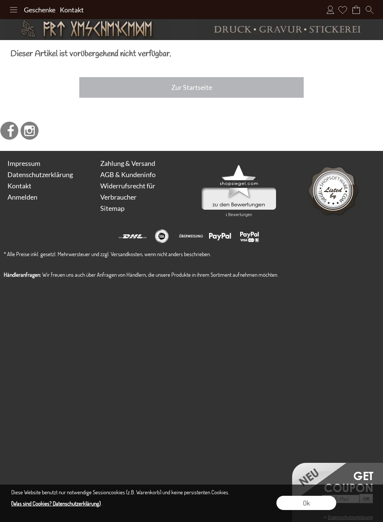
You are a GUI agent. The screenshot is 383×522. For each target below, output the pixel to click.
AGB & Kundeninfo (128, 174)
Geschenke (39, 10)
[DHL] (133, 236)
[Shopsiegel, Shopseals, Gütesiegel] (239, 167)
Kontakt (72, 10)
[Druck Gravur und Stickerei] (287, 29)
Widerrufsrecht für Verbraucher (127, 191)
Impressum (23, 163)
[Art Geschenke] (96, 29)
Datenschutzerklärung (40, 174)
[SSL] (162, 236)
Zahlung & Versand (127, 163)
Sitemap (112, 208)
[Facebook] (9, 130)
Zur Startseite (191, 87)
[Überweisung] (191, 236)
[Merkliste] (342, 10)
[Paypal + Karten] (249, 236)
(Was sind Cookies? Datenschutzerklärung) (56, 503)
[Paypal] (220, 236)
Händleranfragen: (22, 274)
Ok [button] (306, 502)
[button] (13, 10)
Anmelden (330, 10)
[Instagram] (29, 130)
